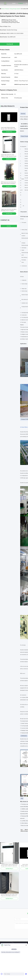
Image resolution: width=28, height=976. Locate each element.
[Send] (26, 973)
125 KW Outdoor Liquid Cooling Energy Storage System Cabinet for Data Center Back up (9, 865)
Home (13, 3)
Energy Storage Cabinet (15, 8)
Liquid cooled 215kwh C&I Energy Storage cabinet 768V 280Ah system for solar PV (8, 129)
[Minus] (26, 945)
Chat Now (9, 44)
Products (20, 3)
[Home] (5, 3)
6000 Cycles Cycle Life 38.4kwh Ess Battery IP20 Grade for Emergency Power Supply (8, 183)
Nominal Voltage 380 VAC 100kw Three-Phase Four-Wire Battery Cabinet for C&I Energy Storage (9, 895)
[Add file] (2, 973)
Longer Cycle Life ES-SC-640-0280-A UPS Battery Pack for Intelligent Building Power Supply (8, 211)
